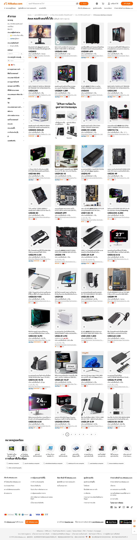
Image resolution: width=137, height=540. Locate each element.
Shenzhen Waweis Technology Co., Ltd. (39, 259)
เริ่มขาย (112, 485)
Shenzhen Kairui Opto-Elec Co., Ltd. (39, 340)
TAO (84, 531)
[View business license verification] (87, 537)
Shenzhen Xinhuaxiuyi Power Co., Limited (92, 426)
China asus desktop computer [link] (102, 15)
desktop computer (14, 463)
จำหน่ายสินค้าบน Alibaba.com (119, 482)
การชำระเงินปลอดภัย (37, 482)
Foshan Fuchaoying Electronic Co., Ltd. (92, 261)
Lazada (68, 531)
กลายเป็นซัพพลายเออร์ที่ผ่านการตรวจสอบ (120, 494)
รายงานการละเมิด (89, 502)
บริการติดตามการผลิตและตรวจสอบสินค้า (42, 498)
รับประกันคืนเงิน (36, 485)
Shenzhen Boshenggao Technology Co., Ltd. (119, 340)
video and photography (15, 468)
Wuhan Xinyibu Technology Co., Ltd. (66, 426)
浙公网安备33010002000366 (101, 537)
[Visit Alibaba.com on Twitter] (119, 507)
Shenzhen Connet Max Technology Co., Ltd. (66, 301)
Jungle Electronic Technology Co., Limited (92, 340)
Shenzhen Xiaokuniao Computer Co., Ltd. (92, 384)
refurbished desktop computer (54, 463)
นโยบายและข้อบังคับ (37, 502)
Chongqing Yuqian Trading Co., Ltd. (65, 95)
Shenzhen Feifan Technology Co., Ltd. (66, 261)
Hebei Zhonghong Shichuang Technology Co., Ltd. (92, 55)
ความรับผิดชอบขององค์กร (12, 489)
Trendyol (90, 531)
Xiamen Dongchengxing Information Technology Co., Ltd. (66, 55)
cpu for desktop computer (32, 463)
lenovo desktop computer (116, 463)
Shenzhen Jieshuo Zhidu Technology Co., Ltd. (39, 178)
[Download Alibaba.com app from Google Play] (126, 522)
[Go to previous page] (63, 434)
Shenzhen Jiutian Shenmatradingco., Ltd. (39, 217)
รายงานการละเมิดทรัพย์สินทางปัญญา (93, 498)
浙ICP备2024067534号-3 (120, 537)
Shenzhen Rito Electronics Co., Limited (119, 259)
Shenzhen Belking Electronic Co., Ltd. (39, 301)
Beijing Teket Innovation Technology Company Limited (39, 55)
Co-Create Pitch (9, 485)
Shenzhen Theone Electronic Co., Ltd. (119, 386)
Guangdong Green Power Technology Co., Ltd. (92, 301)
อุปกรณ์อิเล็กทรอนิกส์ (41, 15)
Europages (97, 531)
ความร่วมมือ (114, 499)
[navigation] (15, 225)
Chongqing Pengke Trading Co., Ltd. (39, 95)
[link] (134, 521)
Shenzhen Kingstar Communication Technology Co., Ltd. (66, 345)
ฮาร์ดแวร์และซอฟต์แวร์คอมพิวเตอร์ (61, 15)
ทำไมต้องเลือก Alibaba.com (12, 482)
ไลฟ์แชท (86, 485)
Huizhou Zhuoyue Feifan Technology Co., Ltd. (92, 220)
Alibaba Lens (11, 522)
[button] (77, 3)
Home (29, 15)
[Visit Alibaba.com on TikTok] (131, 507)
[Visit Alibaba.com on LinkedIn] (115, 507)
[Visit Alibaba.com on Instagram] (123, 507)
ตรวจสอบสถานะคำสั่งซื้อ (118, 489)
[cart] (103, 4)
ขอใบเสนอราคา (62, 485)
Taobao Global (76, 531)
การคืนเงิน (87, 493)
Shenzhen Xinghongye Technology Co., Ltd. (119, 217)
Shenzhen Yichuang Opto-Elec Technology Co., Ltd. (66, 384)
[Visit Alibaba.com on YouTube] (127, 507)
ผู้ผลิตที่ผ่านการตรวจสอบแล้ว (66, 482)
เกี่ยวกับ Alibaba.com (10, 477)
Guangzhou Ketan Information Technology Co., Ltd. (119, 134)
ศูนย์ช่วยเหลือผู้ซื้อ (89, 482)
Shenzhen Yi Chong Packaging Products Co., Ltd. (66, 178)
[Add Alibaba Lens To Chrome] (32, 522)
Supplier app (69, 522)
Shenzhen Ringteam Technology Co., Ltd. (39, 386)
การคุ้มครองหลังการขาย (38, 493)
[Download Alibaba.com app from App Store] (111, 522)
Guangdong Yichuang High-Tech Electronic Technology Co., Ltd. (39, 426)
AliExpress (40, 531)
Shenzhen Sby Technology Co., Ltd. (118, 178)
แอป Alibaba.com (97, 522)
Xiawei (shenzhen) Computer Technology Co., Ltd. (119, 55)
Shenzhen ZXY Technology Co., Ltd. (118, 301)
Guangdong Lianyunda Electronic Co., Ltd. (92, 178)
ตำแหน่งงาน (8, 493)
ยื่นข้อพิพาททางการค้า (90, 489)
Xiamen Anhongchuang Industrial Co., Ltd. (66, 217)
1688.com (48, 531)
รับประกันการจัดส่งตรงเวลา (39, 489)
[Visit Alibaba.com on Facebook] (111, 507)
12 (91, 434)
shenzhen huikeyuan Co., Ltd (116, 426)
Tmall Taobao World (59, 531)
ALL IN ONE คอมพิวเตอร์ (82, 15)
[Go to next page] (95, 434)
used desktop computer (96, 463)
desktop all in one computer (76, 463)
